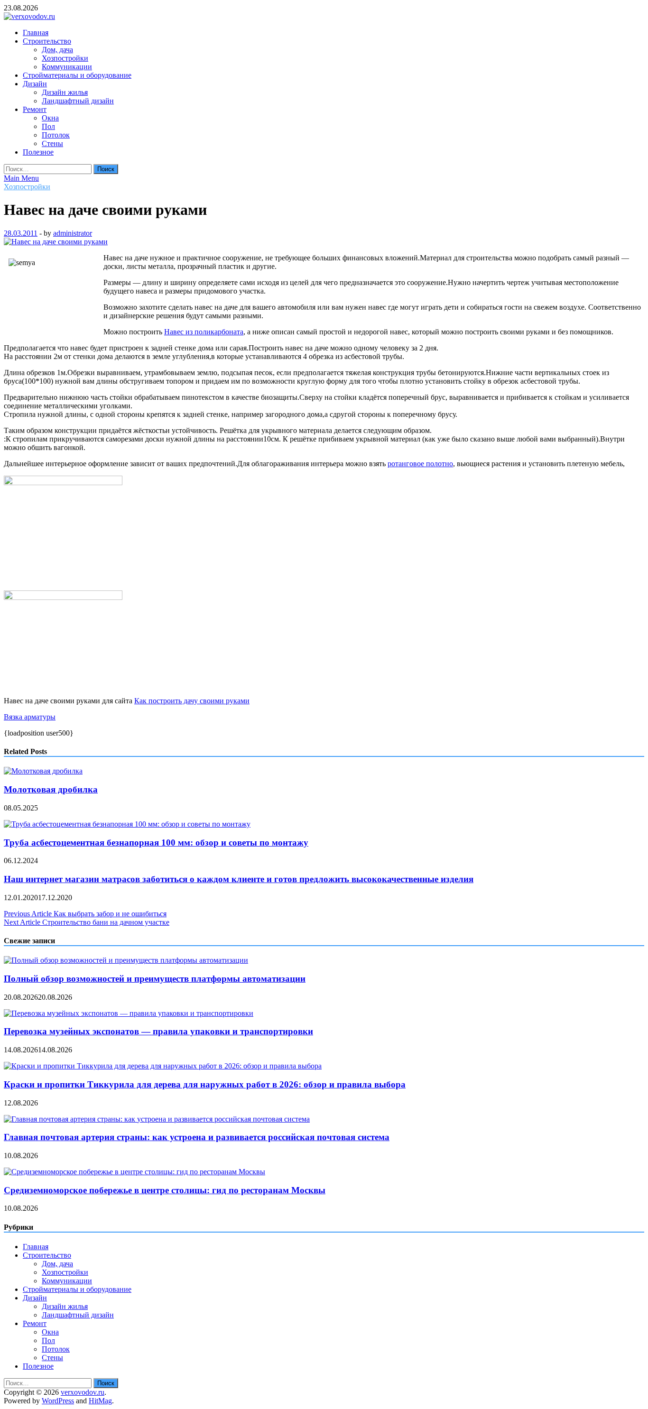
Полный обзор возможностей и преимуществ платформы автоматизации (154, 979)
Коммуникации (67, 67)
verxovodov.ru (82, 1392)
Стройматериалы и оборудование (77, 75)
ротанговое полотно (420, 464)
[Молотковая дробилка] (43, 771)
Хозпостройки (65, 58)
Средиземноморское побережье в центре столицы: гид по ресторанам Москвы (164, 1190)
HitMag (100, 1401)
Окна (50, 118)
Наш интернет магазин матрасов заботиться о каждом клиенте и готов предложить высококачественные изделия (238, 879)
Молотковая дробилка (51, 789)
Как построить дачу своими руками (192, 701)
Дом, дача (57, 50)
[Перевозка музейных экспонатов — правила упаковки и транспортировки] (128, 1013)
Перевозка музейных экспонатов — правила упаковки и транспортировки (158, 1031)
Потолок (56, 135)
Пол (48, 126)
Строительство (47, 41)
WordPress (58, 1401)
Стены (52, 143)
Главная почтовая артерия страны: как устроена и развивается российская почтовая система (196, 1137)
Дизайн (35, 84)
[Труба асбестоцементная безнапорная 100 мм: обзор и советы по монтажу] (127, 824)
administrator (72, 233)
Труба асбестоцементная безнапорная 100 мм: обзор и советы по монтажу (156, 842)
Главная (35, 32)
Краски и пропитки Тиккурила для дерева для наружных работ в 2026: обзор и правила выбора (205, 1084)
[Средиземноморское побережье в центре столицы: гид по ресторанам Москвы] (134, 1172)
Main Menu (21, 178)
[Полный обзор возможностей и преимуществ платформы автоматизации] (126, 960)
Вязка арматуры (30, 717)
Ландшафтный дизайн (78, 101)
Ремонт (34, 109)
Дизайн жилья (65, 92)
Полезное (38, 152)
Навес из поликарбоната (203, 332)
